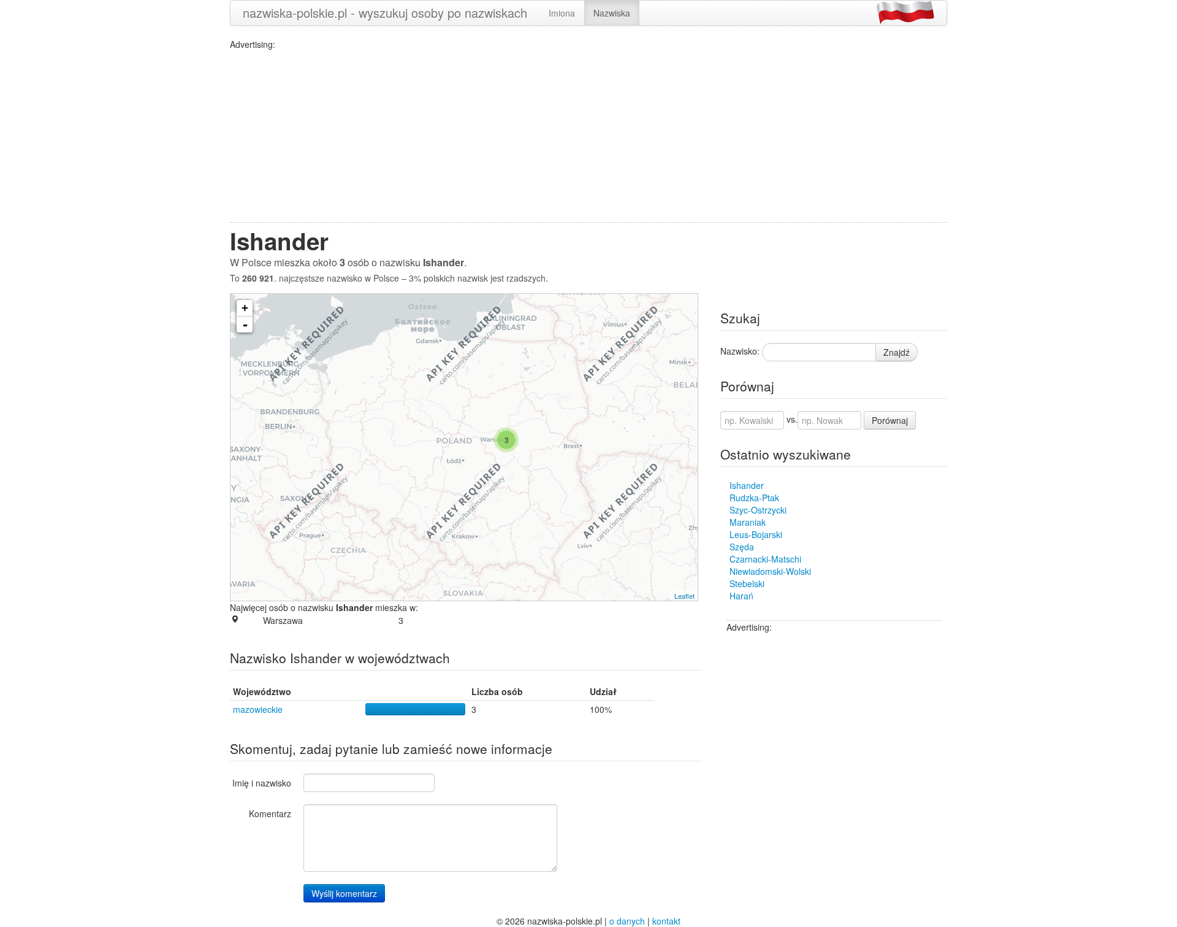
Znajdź (896, 352)
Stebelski (746, 583)
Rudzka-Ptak (754, 497)
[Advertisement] (588, 136)
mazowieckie (258, 709)
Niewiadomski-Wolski (770, 571)
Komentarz (270, 813)
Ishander (746, 485)
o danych (627, 921)
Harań (741, 596)
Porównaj (890, 420)
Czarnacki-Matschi (765, 559)
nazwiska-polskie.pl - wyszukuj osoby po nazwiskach (385, 12)
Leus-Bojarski (755, 534)
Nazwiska (611, 13)
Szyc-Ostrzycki (758, 510)
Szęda (741, 546)
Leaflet (684, 596)
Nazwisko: (740, 351)
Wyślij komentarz (344, 893)
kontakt (666, 921)
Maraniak (747, 522)
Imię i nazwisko (261, 783)
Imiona (562, 13)
